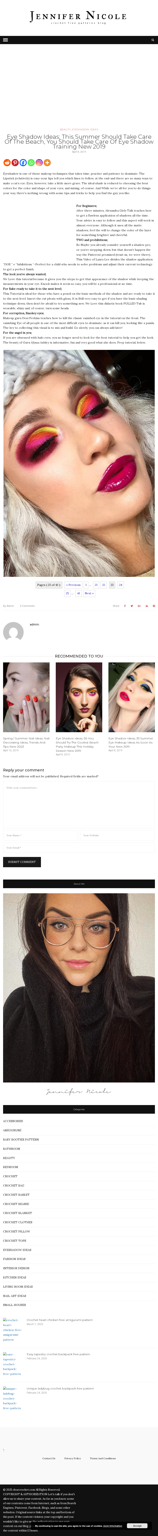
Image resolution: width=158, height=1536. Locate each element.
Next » (89, 593)
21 (96, 585)
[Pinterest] (15, 162)
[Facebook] (23, 162)
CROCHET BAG (13, 1185)
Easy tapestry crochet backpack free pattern (58, 1354)
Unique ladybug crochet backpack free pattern (60, 1388)
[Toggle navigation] (5, 40)
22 (103, 585)
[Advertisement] (79, 91)
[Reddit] (7, 162)
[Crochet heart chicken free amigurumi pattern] (13, 1330)
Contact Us (48, 1458)
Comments (27, 606)
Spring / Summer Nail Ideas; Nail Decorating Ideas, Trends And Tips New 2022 (26, 742)
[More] (47, 162)
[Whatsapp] (31, 162)
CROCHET (10, 1176)
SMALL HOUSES (14, 1305)
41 (78, 593)
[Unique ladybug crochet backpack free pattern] (13, 1398)
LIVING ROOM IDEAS (18, 1287)
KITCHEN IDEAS (14, 1277)
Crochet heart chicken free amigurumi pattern (60, 1320)
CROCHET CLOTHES (17, 1222)
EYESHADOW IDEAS (85, 129)
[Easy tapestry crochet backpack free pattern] (13, 1364)
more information (112, 1525)
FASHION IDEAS (14, 1259)
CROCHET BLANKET (17, 1213)
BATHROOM (11, 1149)
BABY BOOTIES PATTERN (21, 1139)
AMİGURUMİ (12, 1130)
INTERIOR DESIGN (16, 1268)
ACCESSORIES (13, 1121)
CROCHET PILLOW (16, 1231)
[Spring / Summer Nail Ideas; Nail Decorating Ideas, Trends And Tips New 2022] (26, 697)
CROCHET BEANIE (16, 1204)
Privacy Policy (72, 1458)
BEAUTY (65, 129)
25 (67, 593)
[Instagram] (39, 162)
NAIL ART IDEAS (14, 1296)
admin (8, 606)
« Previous (73, 585)
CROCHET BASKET (16, 1195)
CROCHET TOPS (14, 1241)
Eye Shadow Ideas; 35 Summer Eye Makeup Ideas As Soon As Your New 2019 (130, 742)
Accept (137, 1526)
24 (120, 585)
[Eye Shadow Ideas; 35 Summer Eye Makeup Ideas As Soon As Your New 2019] (131, 697)
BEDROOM (10, 1167)
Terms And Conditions (103, 1458)
